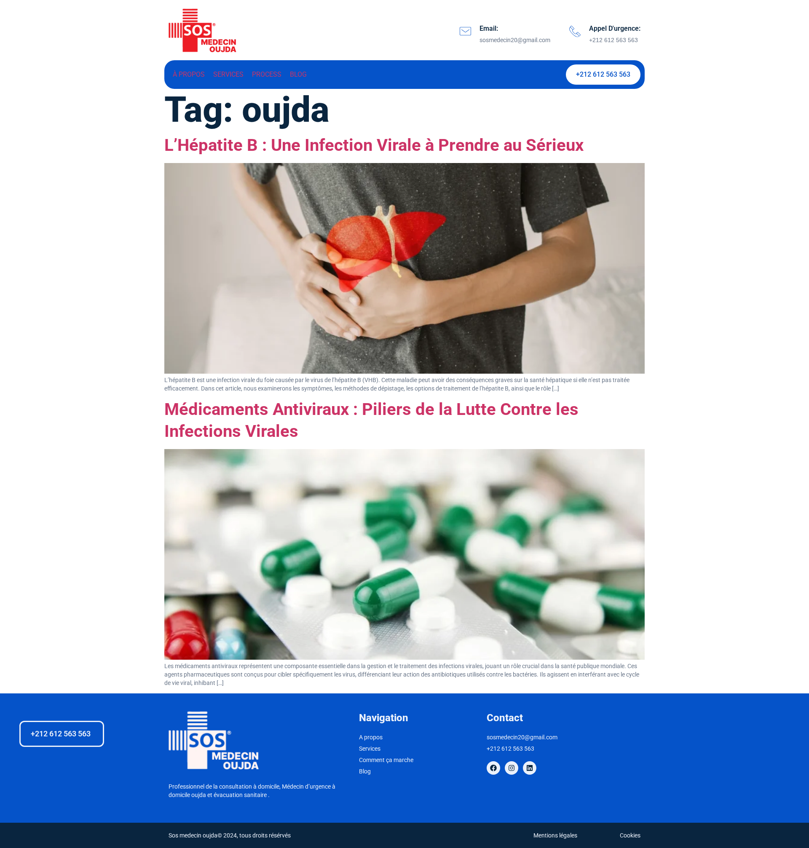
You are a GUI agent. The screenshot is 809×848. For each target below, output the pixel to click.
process (266, 74)
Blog (298, 74)
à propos (189, 74)
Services (228, 74)
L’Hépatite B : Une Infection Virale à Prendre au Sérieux (374, 145)
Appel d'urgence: (614, 28)
